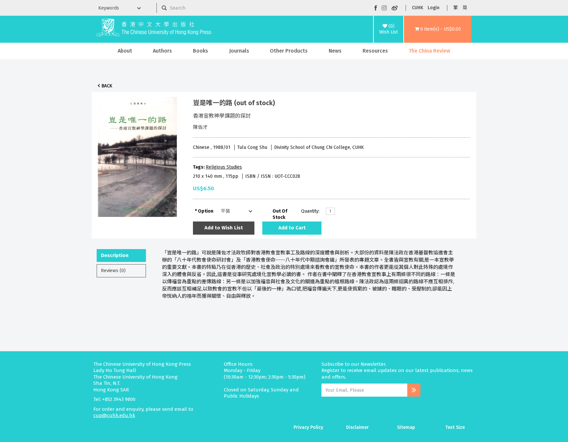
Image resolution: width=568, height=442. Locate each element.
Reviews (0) (113, 270)
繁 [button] (455, 8)
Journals (239, 51)
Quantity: (310, 211)
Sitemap (406, 427)
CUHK (417, 8)
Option (205, 211)
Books (200, 51)
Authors (162, 51)
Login (433, 8)
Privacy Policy (308, 427)
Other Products (289, 51)
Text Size (455, 427)
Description (115, 255)
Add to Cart (292, 228)
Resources (375, 51)
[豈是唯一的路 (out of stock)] (137, 155)
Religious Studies (224, 167)
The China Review (429, 51)
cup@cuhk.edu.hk (114, 415)
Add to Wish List (223, 228)
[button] (438, 29)
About (125, 51)
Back (107, 86)
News (335, 51)
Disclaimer (357, 427)
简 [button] (464, 8)
